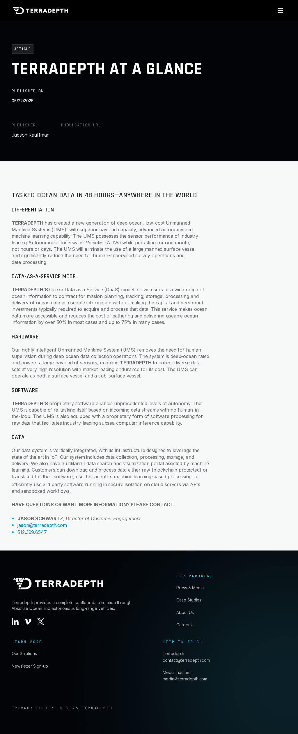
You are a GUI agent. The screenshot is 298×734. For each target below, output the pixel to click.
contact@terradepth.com (186, 660)
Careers (183, 624)
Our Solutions (24, 653)
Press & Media (190, 587)
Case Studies (188, 599)
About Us (185, 612)
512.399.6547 (32, 532)
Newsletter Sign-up (30, 666)
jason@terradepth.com (42, 525)
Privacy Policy (33, 708)
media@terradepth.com (185, 678)
